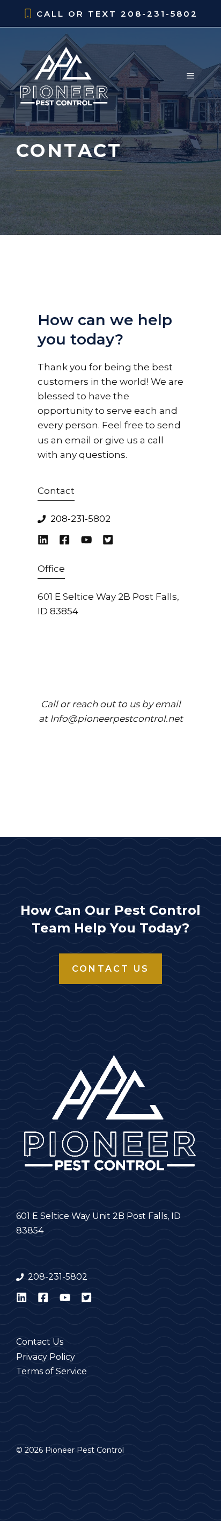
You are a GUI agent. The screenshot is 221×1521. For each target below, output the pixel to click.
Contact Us (110, 969)
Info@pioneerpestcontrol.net (116, 718)
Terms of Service (51, 1371)
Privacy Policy (45, 1357)
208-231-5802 (159, 14)
